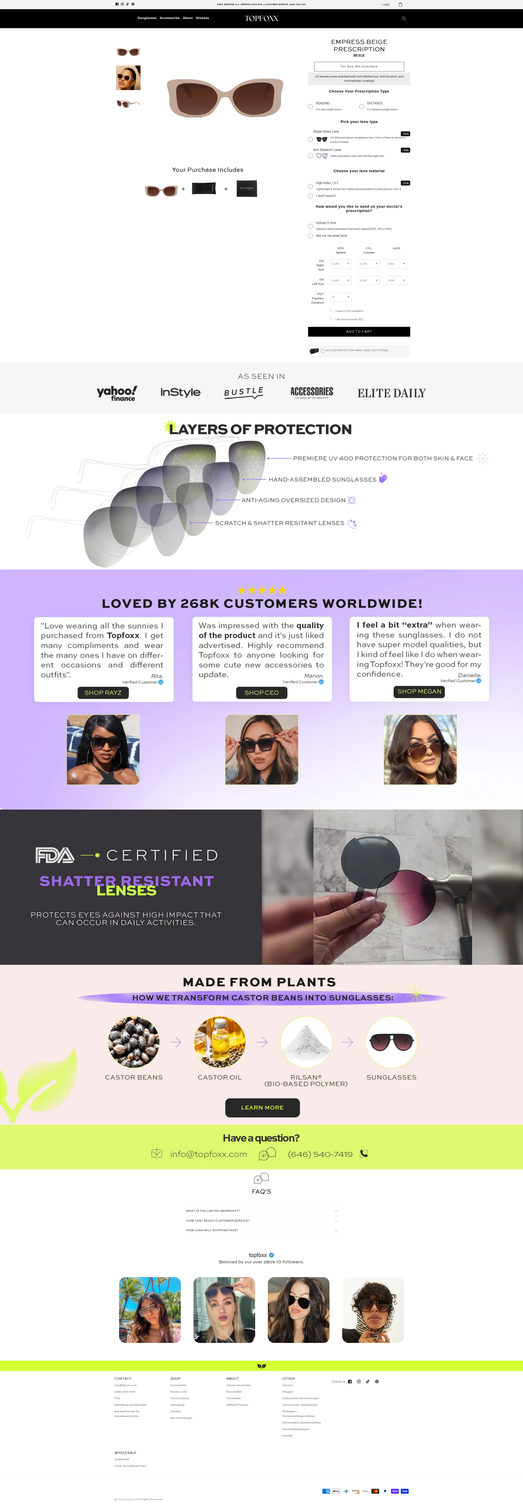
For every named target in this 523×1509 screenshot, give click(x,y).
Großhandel (121, 1459)
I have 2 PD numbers (349, 311)
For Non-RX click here (359, 66)
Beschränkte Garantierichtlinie (301, 1422)
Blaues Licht (178, 1392)
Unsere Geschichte (238, 1385)
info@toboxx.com (125, 1385)
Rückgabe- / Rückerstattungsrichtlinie (298, 1413)
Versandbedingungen (295, 1429)
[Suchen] (404, 18)
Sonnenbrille (178, 1385)
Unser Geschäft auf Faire (130, 1466)
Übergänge (177, 1405)
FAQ (117, 1398)
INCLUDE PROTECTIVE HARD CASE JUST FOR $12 (357, 350)
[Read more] (261, 1045)
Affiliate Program (237, 1405)
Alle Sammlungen (181, 1418)
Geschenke (233, 1398)
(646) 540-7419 (124, 1392)
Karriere (287, 1385)
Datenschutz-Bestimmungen (300, 1398)
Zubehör (175, 1411)
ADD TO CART (359, 331)
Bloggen (287, 1392)
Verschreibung (179, 1398)
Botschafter (234, 1392)
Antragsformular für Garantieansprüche (127, 1413)
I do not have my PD (349, 319)
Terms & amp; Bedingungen (299, 1405)
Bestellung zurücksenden (130, 1405)
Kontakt (287, 1435)
